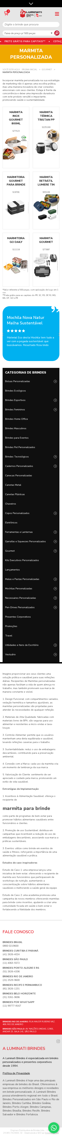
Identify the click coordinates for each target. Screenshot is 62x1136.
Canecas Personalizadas (18, 475)
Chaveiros (10, 503)
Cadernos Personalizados (19, 466)
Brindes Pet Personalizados (20, 447)
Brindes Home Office (16, 419)
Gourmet (10, 551)
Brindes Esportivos (15, 400)
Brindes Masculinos (15, 428)
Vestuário (10, 654)
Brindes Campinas (40, 1107)
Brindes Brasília (12, 1111)
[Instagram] (58, 1041)
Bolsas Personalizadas (17, 381)
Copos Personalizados (17, 513)
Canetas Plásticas (15, 494)
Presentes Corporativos (18, 616)
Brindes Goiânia (41, 1103)
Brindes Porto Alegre (16, 1107)
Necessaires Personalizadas (20, 598)
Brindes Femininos (15, 409)
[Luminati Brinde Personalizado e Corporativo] (31, 13)
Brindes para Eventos (17, 437)
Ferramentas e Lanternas (19, 532)
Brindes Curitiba (21, 1103)
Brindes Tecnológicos (17, 456)
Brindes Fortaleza (27, 1114)
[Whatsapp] (53, 1127)
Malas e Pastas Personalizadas (22, 579)
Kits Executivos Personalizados (22, 560)
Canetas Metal (13, 485)
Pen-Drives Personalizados (20, 607)
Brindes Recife (31, 1111)
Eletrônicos (11, 522)
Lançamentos (12, 569)
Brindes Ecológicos (15, 390)
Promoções (11, 626)
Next (58, 333)
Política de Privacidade (16, 1073)
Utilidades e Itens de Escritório (22, 645)
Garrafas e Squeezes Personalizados (25, 541)
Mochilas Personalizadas (18, 588)
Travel (8, 635)
